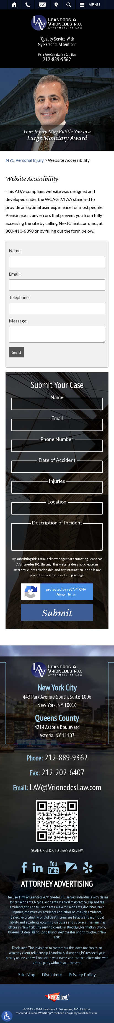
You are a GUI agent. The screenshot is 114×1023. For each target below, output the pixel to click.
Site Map (26, 974)
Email (42, 4)
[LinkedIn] (37, 867)
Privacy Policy (82, 974)
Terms (72, 594)
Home (14, 4)
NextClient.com (87, 1012)
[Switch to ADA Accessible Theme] (6, 1016)
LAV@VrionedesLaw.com (57, 787)
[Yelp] (87, 867)
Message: (18, 320)
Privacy (61, 594)
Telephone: (19, 297)
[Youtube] (53, 867)
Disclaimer (52, 974)
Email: (14, 273)
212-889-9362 (57, 59)
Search (68, 4)
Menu (94, 4)
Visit (56, 4)
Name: (15, 250)
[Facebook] (24, 867)
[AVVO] (70, 867)
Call (27, 4)
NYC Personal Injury (25, 160)
